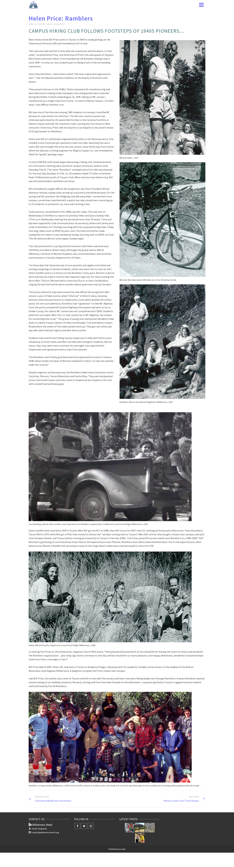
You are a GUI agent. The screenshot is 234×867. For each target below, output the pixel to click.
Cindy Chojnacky (55, 24)
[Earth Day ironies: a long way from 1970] (129, 827)
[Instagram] (91, 826)
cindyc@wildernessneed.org (45, 832)
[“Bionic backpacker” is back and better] (150, 827)
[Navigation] (201, 5)
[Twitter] (84, 826)
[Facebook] (77, 826)
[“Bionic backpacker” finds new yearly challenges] (140, 838)
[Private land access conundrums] (140, 827)
